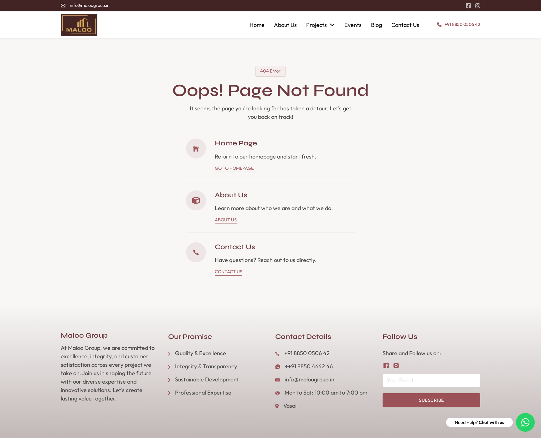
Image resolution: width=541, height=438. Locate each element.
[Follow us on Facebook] (386, 365)
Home (257, 24)
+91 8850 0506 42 (462, 24)
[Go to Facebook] (468, 6)
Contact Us (405, 24)
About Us (285, 24)
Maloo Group (84, 335)
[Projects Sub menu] (332, 25)
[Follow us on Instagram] (396, 365)
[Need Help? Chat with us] (525, 422)
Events (353, 24)
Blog (376, 24)
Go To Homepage (234, 168)
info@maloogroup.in (90, 5)
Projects (316, 24)
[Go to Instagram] (477, 6)
